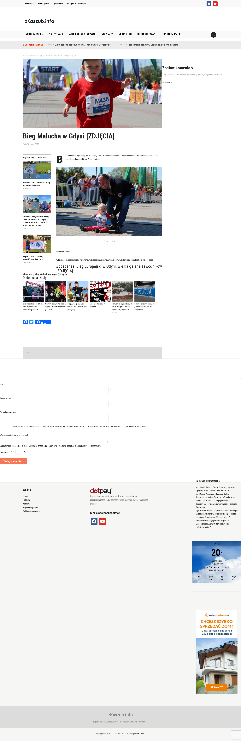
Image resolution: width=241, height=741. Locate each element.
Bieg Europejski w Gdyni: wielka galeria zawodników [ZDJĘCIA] (109, 268)
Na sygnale (56, 34)
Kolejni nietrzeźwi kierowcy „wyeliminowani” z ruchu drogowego (144, 307)
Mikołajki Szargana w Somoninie (97, 305)
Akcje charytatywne (82, 34)
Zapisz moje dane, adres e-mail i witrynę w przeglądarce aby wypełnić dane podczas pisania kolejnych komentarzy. (50, 446)
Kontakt (28, 3)
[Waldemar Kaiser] (109, 201)
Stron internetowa (8, 412)
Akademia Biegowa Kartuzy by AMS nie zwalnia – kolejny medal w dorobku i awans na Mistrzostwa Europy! (36, 221)
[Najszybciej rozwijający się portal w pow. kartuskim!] (39, 21)
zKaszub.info (120, 714)
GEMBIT (141, 734)
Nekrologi (125, 34)
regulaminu (50, 426)
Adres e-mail (5, 398)
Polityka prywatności (76, 3)
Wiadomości (33, 34)
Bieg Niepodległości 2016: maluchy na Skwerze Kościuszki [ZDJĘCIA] (32, 307)
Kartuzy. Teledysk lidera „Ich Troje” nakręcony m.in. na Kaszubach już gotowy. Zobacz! (122, 308)
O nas (25, 496)
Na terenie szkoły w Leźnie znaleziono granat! (133, 44)
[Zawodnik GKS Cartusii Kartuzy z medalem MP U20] (37, 171)
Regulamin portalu (30, 507)
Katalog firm (43, 3)
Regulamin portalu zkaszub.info (105, 722)
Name (2, 384)
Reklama (26, 500)
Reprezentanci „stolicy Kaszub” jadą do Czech (33, 258)
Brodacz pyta (171, 34)
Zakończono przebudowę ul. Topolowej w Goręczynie (62, 44)
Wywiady (107, 34)
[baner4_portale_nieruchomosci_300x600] (217, 652)
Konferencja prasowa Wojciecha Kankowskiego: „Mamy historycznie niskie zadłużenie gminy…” (212, 523)
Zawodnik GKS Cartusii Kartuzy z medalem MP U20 (36, 184)
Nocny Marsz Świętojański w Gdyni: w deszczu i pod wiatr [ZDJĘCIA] (55, 307)
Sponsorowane (147, 34)
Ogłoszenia (58, 3)
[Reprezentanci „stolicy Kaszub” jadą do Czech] (37, 245)
